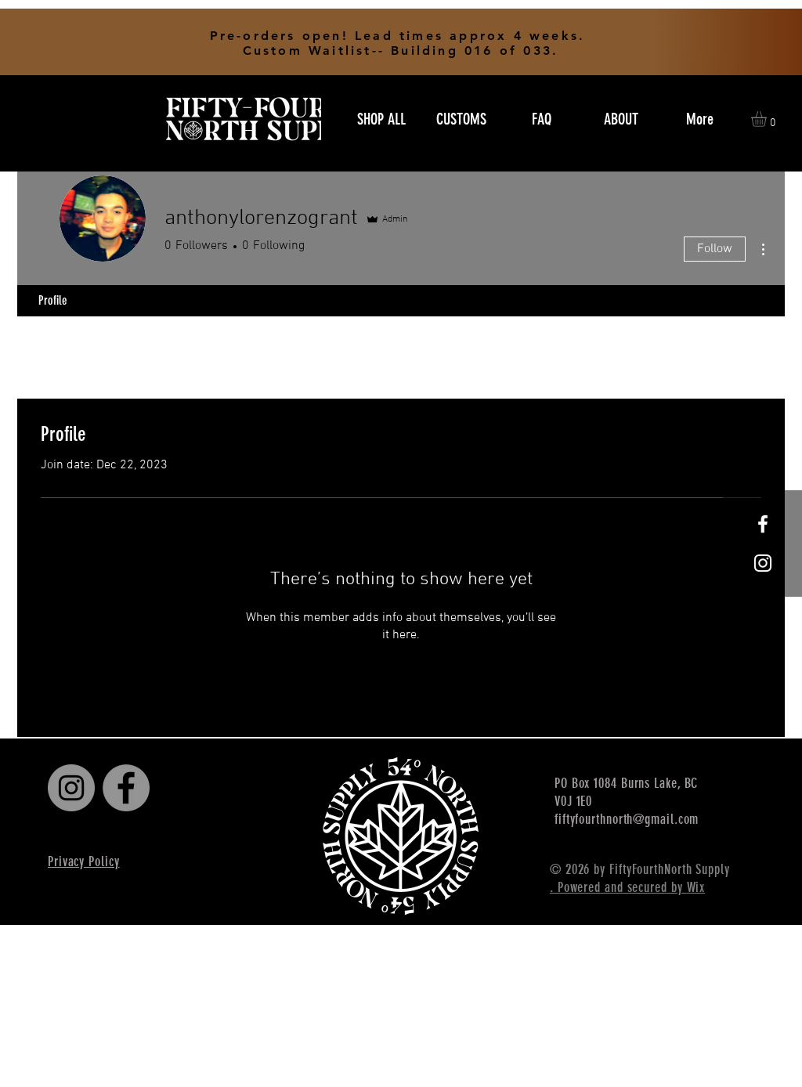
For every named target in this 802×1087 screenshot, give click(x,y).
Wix (696, 887)
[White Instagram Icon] (763, 563)
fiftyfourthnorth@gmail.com (627, 819)
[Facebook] (126, 787)
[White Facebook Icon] (763, 524)
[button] (768, 119)
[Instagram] (71, 787)
